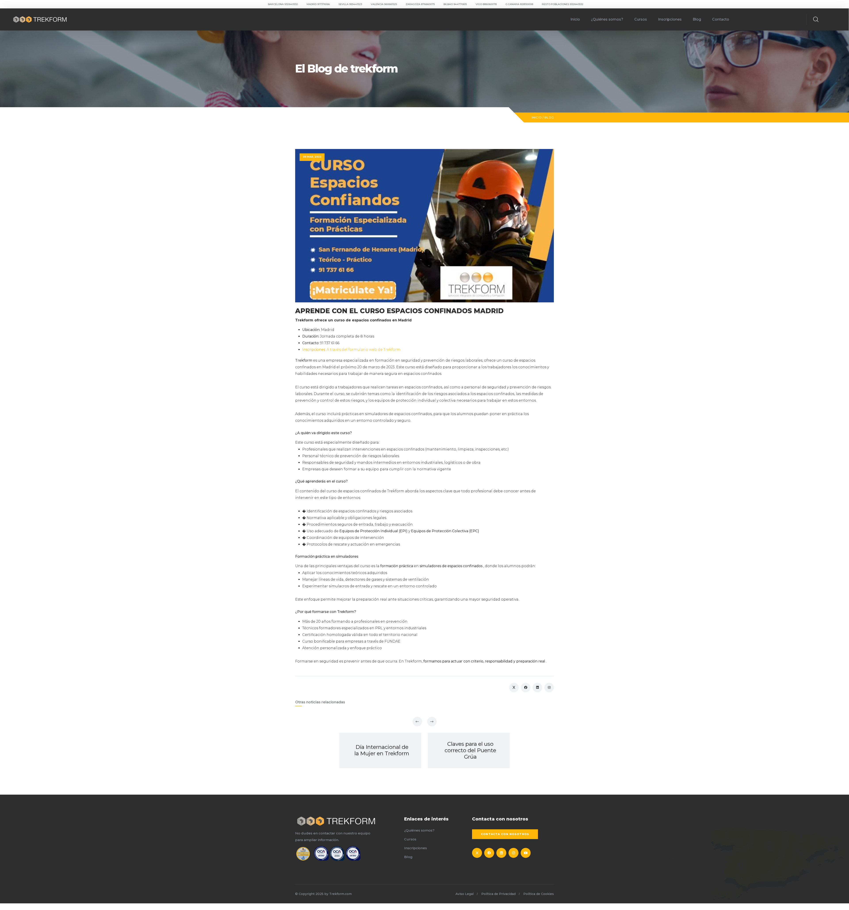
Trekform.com (340, 894)
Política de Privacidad (498, 894)
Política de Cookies (538, 894)
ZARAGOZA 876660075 (420, 4)
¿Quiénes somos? (607, 19)
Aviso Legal (464, 894)
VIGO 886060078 (486, 4)
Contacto (720, 19)
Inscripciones (670, 19)
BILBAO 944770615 (455, 4)
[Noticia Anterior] (417, 721)
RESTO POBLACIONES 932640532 (562, 4)
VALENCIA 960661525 (384, 4)
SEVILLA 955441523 (350, 4)
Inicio (575, 19)
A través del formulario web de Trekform (351, 349)
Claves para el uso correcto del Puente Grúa (470, 750)
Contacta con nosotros (505, 834)
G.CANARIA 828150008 (519, 4)
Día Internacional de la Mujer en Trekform (381, 750)
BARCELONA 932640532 (283, 4)
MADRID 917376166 (318, 4)
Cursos (640, 19)
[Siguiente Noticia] (432, 721)
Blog (697, 19)
